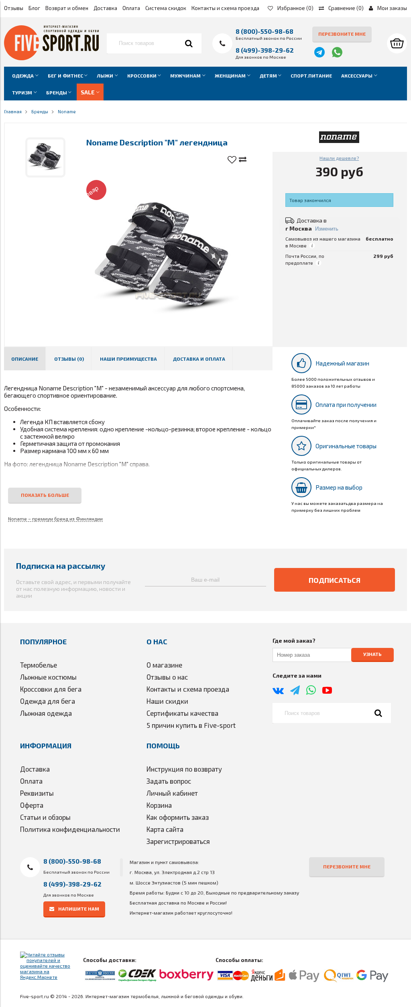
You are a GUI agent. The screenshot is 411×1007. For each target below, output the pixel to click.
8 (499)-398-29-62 (265, 50)
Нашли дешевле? (339, 158)
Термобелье (38, 665)
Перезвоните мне (342, 34)
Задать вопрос (168, 781)
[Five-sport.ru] (51, 58)
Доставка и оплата (199, 359)
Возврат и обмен (66, 8)
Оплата (131, 8)
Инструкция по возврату (184, 769)
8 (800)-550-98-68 (264, 31)
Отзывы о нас (167, 677)
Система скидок (165, 8)
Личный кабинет (172, 793)
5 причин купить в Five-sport (191, 725)
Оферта (31, 805)
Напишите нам (78, 908)
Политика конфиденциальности (70, 829)
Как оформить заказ (177, 817)
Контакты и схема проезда (225, 8)
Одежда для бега (47, 701)
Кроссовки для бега (50, 689)
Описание (24, 359)
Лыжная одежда (46, 713)
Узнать (372, 654)
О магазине (164, 665)
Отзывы (13, 8)
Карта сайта (164, 829)
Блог (34, 8)
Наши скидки (167, 701)
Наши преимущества (128, 359)
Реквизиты (37, 793)
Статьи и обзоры (45, 817)
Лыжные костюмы (48, 677)
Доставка (105, 8)
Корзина (159, 805)
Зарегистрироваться (178, 841)
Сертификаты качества (182, 713)
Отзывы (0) (69, 359)
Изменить (326, 229)
